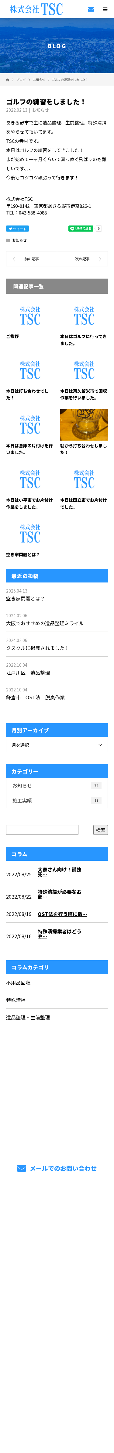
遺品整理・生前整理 (28, 1017)
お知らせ (40, 110)
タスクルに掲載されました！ (37, 647)
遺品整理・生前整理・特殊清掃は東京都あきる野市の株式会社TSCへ (57, 1400)
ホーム (56, 1206)
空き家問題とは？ (23, 554)
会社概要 (57, 1263)
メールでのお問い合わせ (62, 1168)
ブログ (56, 1278)
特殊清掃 (16, 1000)
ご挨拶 (12, 336)
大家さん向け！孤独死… (59, 872)
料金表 (56, 1249)
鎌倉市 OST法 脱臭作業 (35, 697)
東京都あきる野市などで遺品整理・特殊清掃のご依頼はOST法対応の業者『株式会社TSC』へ (57, 1324)
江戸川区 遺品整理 (28, 672)
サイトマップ (57, 1292)
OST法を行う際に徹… (62, 913)
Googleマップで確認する (57, 1361)
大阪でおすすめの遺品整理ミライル (45, 623)
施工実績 (55, 800)
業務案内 (57, 1220)
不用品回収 (18, 982)
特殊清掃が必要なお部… (59, 894)
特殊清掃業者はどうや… (59, 934)
